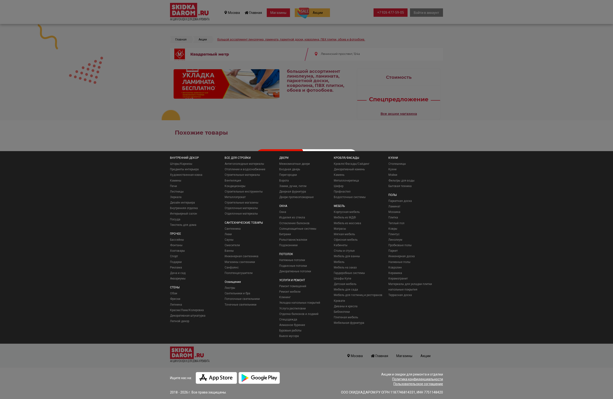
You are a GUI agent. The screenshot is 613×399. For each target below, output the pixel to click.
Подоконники (288, 245)
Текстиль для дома (183, 225)
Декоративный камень (349, 169)
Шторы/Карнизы (181, 163)
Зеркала (176, 197)
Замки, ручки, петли (292, 186)
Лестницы (177, 191)
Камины (175, 180)
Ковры (392, 228)
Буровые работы (290, 330)
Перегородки (288, 175)
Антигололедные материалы (244, 163)
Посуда (175, 219)
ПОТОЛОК (286, 254)
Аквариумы (178, 278)
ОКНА (283, 206)
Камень (339, 175)
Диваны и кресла (346, 306)
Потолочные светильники (242, 299)
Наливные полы (399, 262)
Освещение (233, 282)
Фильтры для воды (401, 180)
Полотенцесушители (239, 273)
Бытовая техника (400, 186)
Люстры (230, 288)
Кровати (339, 300)
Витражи (285, 234)
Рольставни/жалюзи (293, 239)
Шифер (338, 186)
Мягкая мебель (344, 234)
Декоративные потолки (295, 271)
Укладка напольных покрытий (299, 302)
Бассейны (177, 239)
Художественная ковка (186, 175)
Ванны (229, 250)
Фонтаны (176, 245)
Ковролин (395, 267)
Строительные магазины (241, 202)
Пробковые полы (400, 245)
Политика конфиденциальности (417, 379)
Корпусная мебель (347, 212)
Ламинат (394, 206)
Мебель (339, 262)
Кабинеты (340, 245)
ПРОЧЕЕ (175, 233)
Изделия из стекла (292, 217)
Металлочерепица (346, 180)
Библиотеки (342, 312)
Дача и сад (178, 273)
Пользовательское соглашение (418, 384)
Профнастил (342, 191)
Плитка (393, 217)
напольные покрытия (402, 289)
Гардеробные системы (349, 273)
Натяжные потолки (292, 260)
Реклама (176, 267)
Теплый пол (396, 223)
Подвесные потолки (293, 266)
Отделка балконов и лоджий (298, 314)
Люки (228, 234)
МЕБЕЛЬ (339, 206)
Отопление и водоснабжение (245, 169)
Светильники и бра (237, 293)
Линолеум (395, 239)
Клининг (285, 297)
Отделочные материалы (241, 208)
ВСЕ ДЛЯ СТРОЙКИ (238, 158)
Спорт (174, 256)
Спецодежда (288, 319)
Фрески (175, 299)
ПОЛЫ (392, 195)
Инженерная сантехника (241, 256)
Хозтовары (177, 250)
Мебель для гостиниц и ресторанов (358, 295)
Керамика (395, 273)
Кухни (392, 169)
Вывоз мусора (289, 336)
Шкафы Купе (342, 278)
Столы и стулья (344, 250)
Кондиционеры (235, 186)
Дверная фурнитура (292, 191)
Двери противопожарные (296, 197)
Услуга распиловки (292, 308)
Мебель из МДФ (345, 217)
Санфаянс (232, 267)
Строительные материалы (242, 175)
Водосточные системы (350, 197)
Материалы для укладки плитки (410, 284)
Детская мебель (345, 284)
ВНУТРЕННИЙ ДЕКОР (184, 158)
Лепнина (176, 304)
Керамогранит (398, 278)
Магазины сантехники (240, 262)
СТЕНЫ (175, 287)
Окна (282, 212)
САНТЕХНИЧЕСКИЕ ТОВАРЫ (244, 222)
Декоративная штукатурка (187, 315)
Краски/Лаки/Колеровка (187, 310)
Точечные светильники (240, 304)
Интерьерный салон (183, 213)
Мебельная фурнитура (349, 323)
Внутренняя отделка (184, 208)
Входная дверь (289, 169)
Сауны (229, 239)
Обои (173, 293)
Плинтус (394, 234)
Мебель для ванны (347, 256)
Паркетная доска (400, 201)
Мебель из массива (347, 223)
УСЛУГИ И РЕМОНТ (292, 280)
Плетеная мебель (346, 317)
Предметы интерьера (184, 169)
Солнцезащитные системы (297, 228)
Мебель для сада (346, 289)
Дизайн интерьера (182, 202)
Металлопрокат (235, 197)
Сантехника (233, 228)
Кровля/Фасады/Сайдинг (351, 163)
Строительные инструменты (244, 191)
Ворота (284, 180)
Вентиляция (233, 180)
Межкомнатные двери (294, 163)
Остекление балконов (294, 223)
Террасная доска (400, 295)
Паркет (393, 250)
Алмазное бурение (292, 325)
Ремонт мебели (290, 291)
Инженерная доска (401, 256)
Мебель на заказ (345, 267)
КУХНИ (393, 158)
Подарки (176, 262)
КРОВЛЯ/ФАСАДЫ (346, 158)
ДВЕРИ (284, 158)
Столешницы (397, 163)
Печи (173, 186)
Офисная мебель (346, 239)
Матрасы (340, 228)
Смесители (232, 245)
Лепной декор (179, 321)
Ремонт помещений (292, 286)
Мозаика (394, 212)
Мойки (392, 175)
